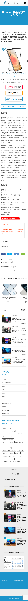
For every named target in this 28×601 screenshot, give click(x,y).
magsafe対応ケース (8, 439)
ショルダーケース (7, 436)
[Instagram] (15, 3)
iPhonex (20, 450)
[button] (25, 3)
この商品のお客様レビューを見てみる (14, 106)
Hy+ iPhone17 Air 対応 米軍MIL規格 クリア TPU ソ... (9, 298)
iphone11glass (7, 456)
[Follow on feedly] (21, 3)
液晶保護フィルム (12, 259)
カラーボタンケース (8, 442)
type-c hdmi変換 (17, 434)
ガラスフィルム (17, 456)
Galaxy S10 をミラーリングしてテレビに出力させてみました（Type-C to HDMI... (19, 320)
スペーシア (18, 459)
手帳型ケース (6, 445)
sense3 (17, 453)
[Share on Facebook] (8, 3)
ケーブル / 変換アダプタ (7, 410)
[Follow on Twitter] (11, 3)
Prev (5, 310)
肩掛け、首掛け (19, 442)
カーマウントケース (17, 445)
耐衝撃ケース (7, 428)
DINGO (3, 396)
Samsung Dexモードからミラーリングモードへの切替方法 (18, 351)
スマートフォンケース (7, 403)
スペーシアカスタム (8, 459)
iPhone (4, 259)
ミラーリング (6, 434)
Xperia (3, 400)
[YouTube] (18, 3)
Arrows (3, 393)
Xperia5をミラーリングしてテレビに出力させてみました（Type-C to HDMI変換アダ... (19, 341)
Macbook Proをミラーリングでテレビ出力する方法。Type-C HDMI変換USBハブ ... (19, 361)
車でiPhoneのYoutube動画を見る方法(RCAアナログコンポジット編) (19, 330)
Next (27, 61)
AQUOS (3, 389)
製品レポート (5, 386)
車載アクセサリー (6, 413)
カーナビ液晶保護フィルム (8, 382)
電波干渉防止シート (8, 453)
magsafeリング (5, 379)
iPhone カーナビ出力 (15, 461)
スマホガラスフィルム (7, 262)
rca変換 (5, 461)
